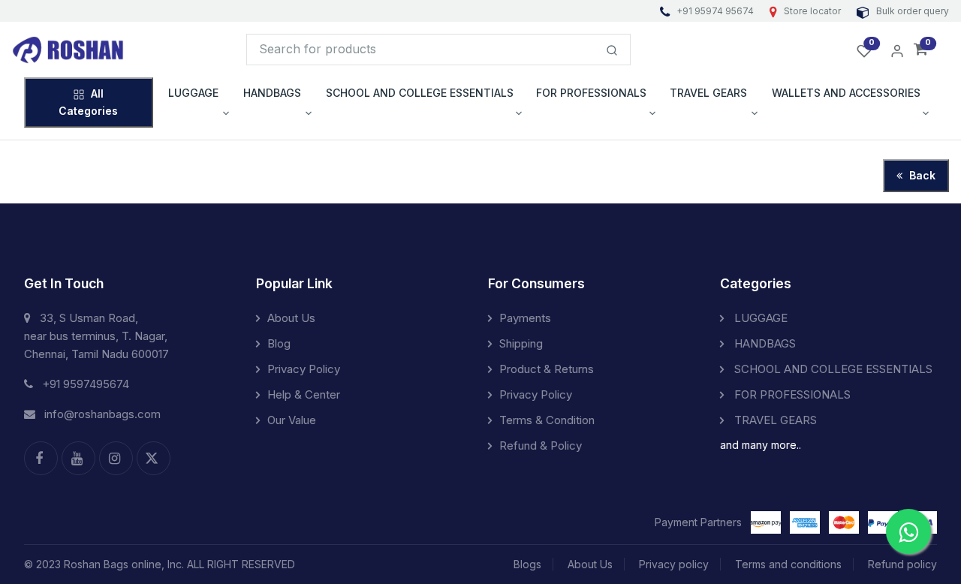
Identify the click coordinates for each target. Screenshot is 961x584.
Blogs (527, 564)
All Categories (88, 101)
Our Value (291, 420)
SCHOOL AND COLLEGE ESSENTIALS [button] (420, 92)
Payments (525, 318)
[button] (921, 50)
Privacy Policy (303, 369)
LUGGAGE (759, 318)
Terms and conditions (788, 564)
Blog (279, 343)
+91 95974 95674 (715, 11)
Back (920, 175)
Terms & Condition (547, 420)
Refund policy (902, 564)
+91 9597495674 (85, 384)
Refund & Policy (540, 445)
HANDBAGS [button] (272, 92)
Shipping (521, 343)
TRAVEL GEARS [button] (708, 92)
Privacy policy (674, 564)
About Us (291, 318)
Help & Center (303, 394)
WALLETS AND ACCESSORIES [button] (846, 92)
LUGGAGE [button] (193, 92)
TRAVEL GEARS (774, 420)
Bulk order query (911, 11)
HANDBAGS (763, 343)
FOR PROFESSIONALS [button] (591, 92)
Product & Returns (546, 369)
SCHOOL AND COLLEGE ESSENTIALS (831, 369)
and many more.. (760, 444)
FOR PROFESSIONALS (791, 394)
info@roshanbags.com (102, 414)
